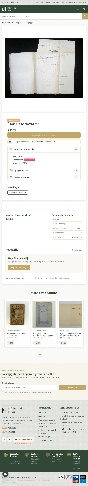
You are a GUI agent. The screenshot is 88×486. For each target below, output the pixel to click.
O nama (41, 416)
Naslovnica (8, 23)
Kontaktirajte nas (46, 440)
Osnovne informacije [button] (24, 149)
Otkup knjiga (44, 436)
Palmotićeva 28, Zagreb (49, 2)
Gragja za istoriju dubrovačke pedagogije (43, 334)
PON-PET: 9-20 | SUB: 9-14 (75, 2)
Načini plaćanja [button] (21, 177)
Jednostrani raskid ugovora (47, 431)
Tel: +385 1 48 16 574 (69, 412)
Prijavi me (72, 387)
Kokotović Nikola (13, 330)
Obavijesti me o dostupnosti (44, 135)
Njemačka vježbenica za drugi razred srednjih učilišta (70, 335)
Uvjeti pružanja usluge (8, 482)
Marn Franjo (64, 330)
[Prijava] (77, 9)
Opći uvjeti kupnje (46, 420)
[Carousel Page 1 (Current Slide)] (40, 354)
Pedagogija (28, 23)
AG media (32, 477)
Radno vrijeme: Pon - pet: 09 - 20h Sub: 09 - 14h (73, 430)
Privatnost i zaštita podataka (47, 425)
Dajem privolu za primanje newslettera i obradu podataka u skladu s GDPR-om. (32, 392)
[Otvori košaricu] (83, 9)
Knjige (18, 23)
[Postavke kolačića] (5, 474)
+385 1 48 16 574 (11, 2)
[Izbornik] (71, 9)
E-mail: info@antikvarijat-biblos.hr (72, 417)
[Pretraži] (85, 16)
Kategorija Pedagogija (17, 192)
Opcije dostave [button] (21, 170)
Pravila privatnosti (43, 480)
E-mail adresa (8, 383)
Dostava (42, 412)
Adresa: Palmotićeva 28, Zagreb (71, 424)
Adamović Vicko (39, 330)
